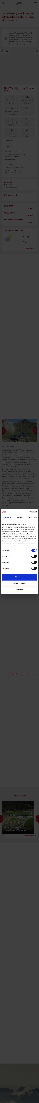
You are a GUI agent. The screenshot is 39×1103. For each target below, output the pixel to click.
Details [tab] (19, 517)
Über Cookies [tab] (32, 517)
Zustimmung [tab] (7, 517)
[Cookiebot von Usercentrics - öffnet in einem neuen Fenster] (28, 512)
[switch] (34, 557)
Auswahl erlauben (19, 583)
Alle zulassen (19, 577)
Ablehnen (19, 589)
